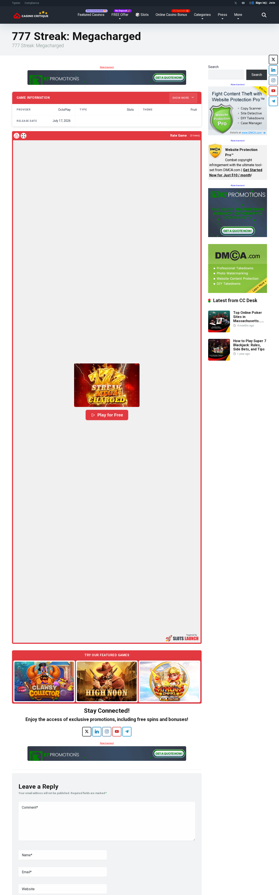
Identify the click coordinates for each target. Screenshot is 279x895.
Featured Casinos (91, 15)
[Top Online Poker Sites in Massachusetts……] (219, 331)
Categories (202, 15)
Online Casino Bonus (171, 15)
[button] (107, 385)
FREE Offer (119, 15)
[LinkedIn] (97, 731)
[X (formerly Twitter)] (87, 731)
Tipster (16, 3)
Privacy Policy (217, 884)
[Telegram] (127, 731)
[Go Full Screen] (23, 136)
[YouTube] (243, 3)
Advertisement (107, 67)
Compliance (32, 3)
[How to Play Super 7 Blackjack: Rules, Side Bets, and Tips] (219, 359)
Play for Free (110, 415)
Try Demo (44, 681)
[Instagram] (250, 3)
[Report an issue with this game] (16, 136)
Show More (181, 97)
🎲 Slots (142, 15)
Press (222, 15)
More (238, 15)
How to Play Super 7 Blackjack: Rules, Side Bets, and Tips (249, 345)
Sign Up (218, 873)
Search (213, 67)
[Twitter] (235, 3)
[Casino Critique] (31, 13)
